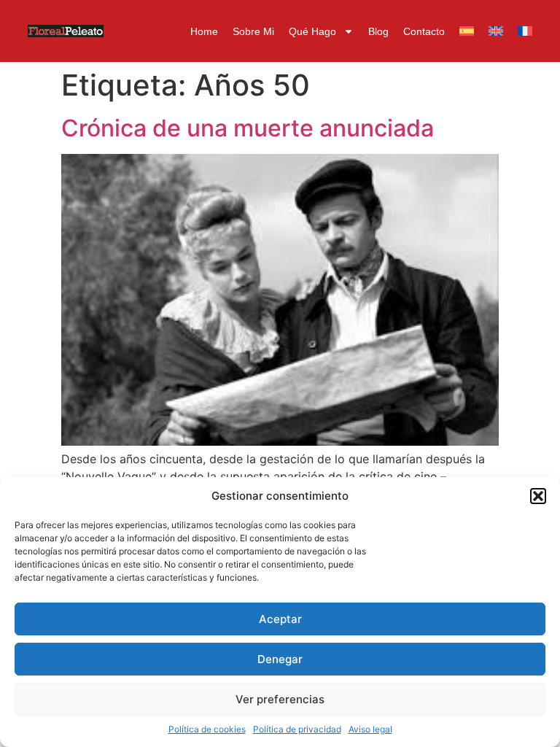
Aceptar (280, 619)
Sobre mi (253, 31)
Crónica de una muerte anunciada (247, 128)
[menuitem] (466, 31)
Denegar (280, 659)
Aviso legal (370, 729)
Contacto (424, 31)
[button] (538, 496)
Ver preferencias (280, 699)
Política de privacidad (297, 729)
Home (204, 31)
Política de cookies (207, 729)
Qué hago (312, 31)
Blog (378, 31)
